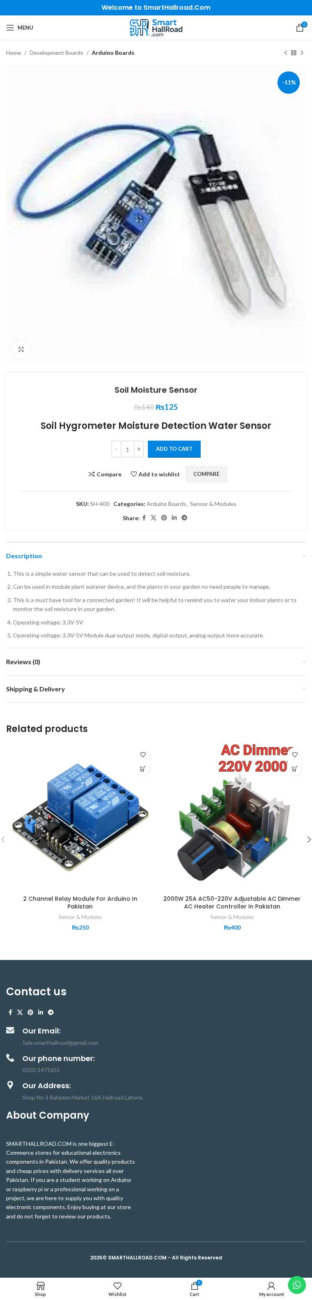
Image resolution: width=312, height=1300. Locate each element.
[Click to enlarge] (21, 350)
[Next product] (302, 53)
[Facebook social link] (144, 517)
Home (13, 52)
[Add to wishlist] (143, 754)
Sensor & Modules (213, 503)
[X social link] (153, 517)
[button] (143, 769)
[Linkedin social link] (174, 517)
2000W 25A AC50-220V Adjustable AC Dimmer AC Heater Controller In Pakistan (232, 903)
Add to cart (174, 449)
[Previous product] (286, 53)
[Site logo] (156, 27)
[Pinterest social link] (164, 517)
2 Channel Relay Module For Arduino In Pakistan (80, 903)
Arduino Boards (113, 52)
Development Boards (56, 52)
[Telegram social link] (184, 517)
